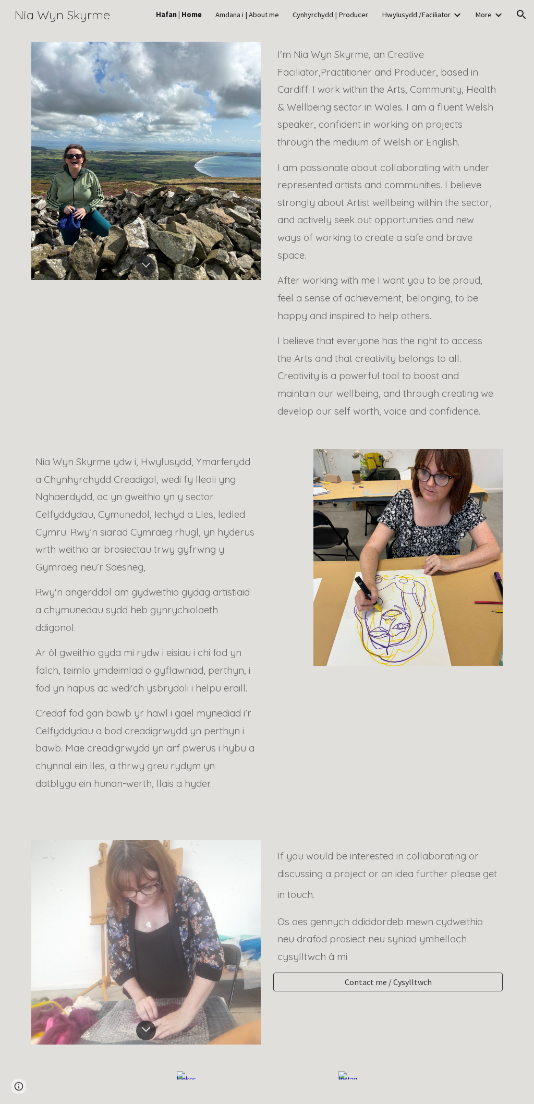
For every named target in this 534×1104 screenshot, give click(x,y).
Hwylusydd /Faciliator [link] (416, 14)
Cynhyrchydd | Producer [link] (330, 14)
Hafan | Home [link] (179, 14)
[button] (521, 14)
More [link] (483, 14)
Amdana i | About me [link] (247, 14)
